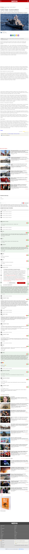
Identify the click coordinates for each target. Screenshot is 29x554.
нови (12, 458)
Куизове (15, 538)
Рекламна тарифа (3, 544)
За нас (1, 541)
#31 (4, 349)
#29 (4, 388)
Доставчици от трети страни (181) (11, 275)
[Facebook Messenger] (14, 35)
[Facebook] (11, 35)
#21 (4, 373)
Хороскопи (15, 532)
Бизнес (15, 528)
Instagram (12, 133)
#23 (4, 337)
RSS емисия (2, 540)
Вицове (2, 538)
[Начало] (14, 1)
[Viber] (18, 35)
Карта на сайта (2, 542)
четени (4, 458)
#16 (4, 250)
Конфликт (2, 535)
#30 (4, 320)
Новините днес (2, 525)
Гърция (1, 130)
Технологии (2, 531)
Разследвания (2, 528)
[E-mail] (16, 35)
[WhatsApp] (13, 35)
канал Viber (17, 133)
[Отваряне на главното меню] (1, 1)
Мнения (3, 7)
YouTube (15, 133)
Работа (1, 543)
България (15, 525)
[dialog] (14, 276)
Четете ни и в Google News (5, 135)
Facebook (9, 133)
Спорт (1, 532)
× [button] (26, 268)
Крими (15, 531)
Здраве (15, 535)
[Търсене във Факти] (28, 1)
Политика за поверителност (7, 280)
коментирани (8, 458)
